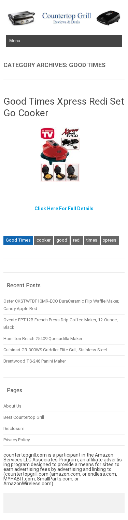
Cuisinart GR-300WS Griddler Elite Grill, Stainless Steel (55, 349)
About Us (12, 406)
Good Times (18, 240)
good (61, 240)
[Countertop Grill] (64, 24)
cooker (44, 240)
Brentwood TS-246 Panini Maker (34, 361)
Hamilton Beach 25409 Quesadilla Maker (42, 338)
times (91, 240)
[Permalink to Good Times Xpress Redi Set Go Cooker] (64, 184)
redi (77, 240)
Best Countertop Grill (23, 417)
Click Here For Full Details (64, 208)
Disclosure (13, 428)
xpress (109, 240)
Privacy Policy (16, 439)
